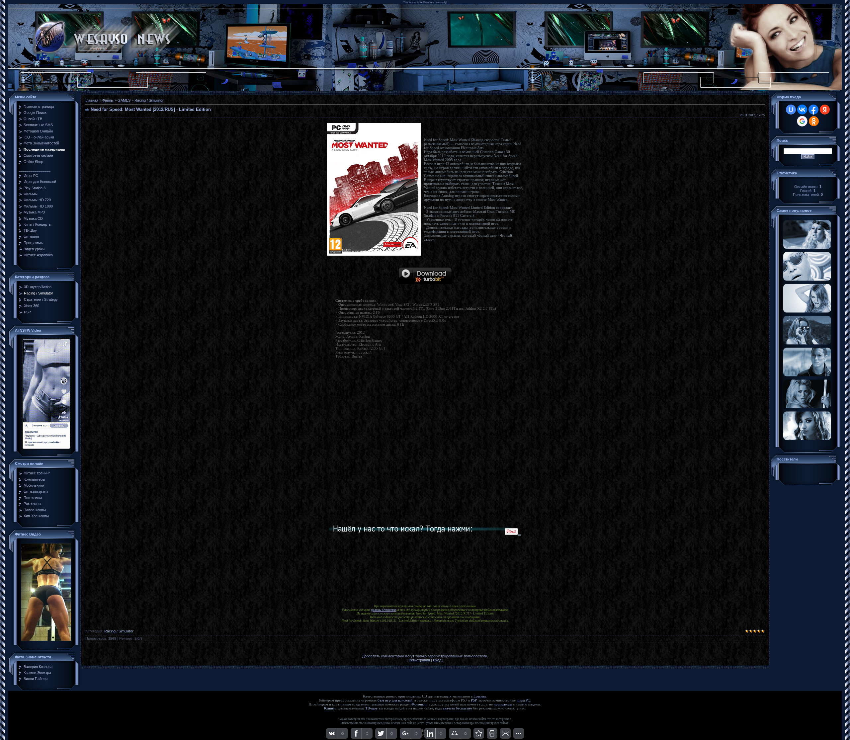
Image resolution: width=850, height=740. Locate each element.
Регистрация (419, 660)
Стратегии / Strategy (41, 299)
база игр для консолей (395, 700)
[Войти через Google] (802, 121)
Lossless (479, 696)
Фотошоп (419, 704)
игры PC (523, 700)
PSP (27, 312)
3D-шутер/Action (37, 287)
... (519, 533)
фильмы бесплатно (383, 610)
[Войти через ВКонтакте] (802, 110)
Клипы (329, 708)
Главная (91, 100)
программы (503, 704)
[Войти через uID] (791, 110)
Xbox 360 (31, 306)
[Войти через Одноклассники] (814, 121)
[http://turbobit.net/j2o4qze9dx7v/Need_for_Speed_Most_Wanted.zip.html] (425, 283)
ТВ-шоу (371, 708)
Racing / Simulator (38, 293)
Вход (437, 660)
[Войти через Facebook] (813, 110)
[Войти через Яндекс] (825, 110)
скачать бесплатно (457, 708)
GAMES (124, 100)
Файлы (108, 100)
